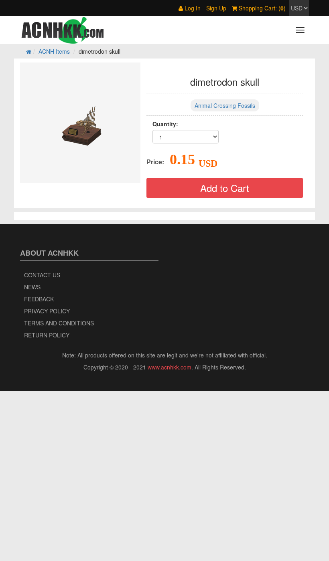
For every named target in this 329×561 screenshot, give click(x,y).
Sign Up (216, 8)
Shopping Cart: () (261, 8)
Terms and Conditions (59, 323)
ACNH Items (54, 51)
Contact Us (42, 275)
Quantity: (165, 124)
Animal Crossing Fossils (225, 105)
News (32, 287)
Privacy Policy (47, 311)
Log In (192, 8)
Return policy (46, 335)
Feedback (39, 299)
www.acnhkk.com (169, 367)
